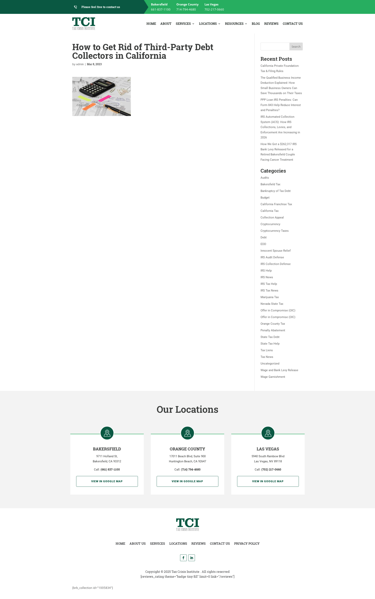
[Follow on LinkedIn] (191, 557)
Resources (234, 23)
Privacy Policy (247, 543)
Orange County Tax (273, 323)
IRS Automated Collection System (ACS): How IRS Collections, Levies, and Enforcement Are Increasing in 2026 (280, 127)
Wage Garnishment (273, 377)
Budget (265, 197)
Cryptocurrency (270, 224)
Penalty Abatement (273, 330)
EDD (263, 244)
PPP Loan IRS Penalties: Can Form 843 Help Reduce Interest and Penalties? (281, 105)
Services (183, 23)
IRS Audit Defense (272, 257)
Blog (256, 23)
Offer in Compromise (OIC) (278, 310)
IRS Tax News (269, 290)
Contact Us (293, 23)
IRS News (267, 277)
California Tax (270, 211)
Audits (265, 177)
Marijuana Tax (270, 297)
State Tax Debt (270, 337)
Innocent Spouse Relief (276, 250)
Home (151, 23)
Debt (264, 237)
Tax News (267, 357)
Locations (208, 23)
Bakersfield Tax (270, 184)
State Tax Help (270, 343)
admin (80, 64)
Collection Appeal (272, 217)
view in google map (107, 481)
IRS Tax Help (269, 284)
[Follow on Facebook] (183, 557)
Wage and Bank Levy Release (279, 370)
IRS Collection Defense (276, 264)
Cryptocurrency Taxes (275, 231)
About (165, 23)
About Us (137, 543)
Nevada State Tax (272, 304)
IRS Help (266, 270)
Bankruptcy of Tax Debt (276, 191)
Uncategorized (270, 363)
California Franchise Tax (276, 204)
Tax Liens (267, 350)
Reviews (271, 23)
